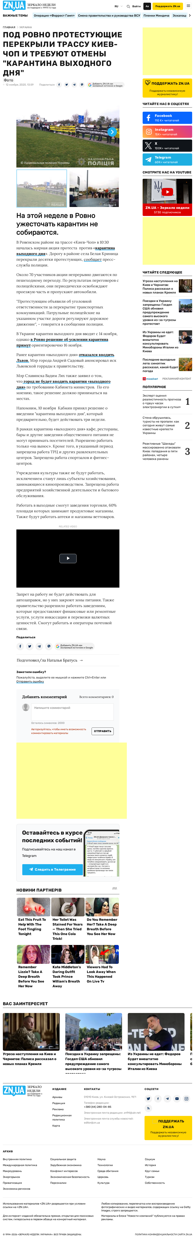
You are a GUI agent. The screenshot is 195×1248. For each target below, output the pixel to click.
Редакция (58, 1103)
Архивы (57, 1097)
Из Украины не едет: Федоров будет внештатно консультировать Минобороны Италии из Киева (160, 341)
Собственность (155, 1183)
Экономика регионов (16, 1188)
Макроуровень (12, 1171)
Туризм (149, 1177)
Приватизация (12, 1183)
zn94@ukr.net (132, 1112)
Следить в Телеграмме (55, 869)
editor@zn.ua (92, 1122)
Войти (136, 6)
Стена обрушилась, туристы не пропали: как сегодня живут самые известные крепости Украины (161, 425)
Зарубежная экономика (66, 1165)
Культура (103, 1183)
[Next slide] (189, 15)
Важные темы (15, 15)
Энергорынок (11, 1177)
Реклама (58, 1109)
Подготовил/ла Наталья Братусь (47, 660)
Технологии (105, 1165)
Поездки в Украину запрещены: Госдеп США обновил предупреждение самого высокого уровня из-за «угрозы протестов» (159, 312)
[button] (41, 188)
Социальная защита (63, 1159)
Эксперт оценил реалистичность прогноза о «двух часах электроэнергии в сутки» (162, 401)
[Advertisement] (71, 781)
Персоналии (58, 1183)
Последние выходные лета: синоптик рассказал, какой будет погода (160, 365)
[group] (67, 129)
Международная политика (20, 1165)
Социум (150, 1159)
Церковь (103, 1177)
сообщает (93, 259)
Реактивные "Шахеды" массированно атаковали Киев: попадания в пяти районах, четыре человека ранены (162, 451)
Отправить (102, 731)
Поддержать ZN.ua (167, 6)
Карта (56, 1125)
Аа (147, 6)
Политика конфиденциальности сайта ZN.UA (163, 1234)
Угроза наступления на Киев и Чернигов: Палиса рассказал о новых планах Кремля (160, 286)
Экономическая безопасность (70, 1177)
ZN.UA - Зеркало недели (167, 208)
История (150, 1165)
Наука (101, 1159)
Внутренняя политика (17, 1159)
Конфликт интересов (64, 1171)
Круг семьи (152, 1171)
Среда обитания (108, 1171)
